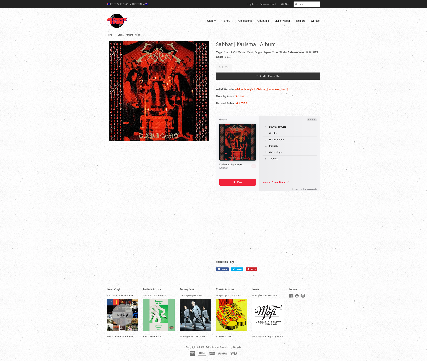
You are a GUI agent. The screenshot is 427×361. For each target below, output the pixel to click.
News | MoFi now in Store (264, 295)
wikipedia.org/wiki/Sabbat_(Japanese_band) (261, 89)
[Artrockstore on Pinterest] (297, 296)
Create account (268, 4)
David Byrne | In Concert (191, 295)
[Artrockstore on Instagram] (303, 296)
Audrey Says (187, 289)
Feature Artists (152, 289)
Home (109, 34)
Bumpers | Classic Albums (228, 295)
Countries (263, 21)
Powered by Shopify (230, 347)
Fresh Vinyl (113, 289)
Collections (245, 21)
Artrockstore (212, 347)
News (255, 289)
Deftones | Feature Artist (155, 295)
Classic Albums (225, 289)
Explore (300, 21)
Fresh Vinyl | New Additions (120, 295)
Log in (251, 4)
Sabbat (239, 96)
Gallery (211, 21)
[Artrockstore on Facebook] (291, 296)
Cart (287, 4)
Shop (227, 21)
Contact (315, 21)
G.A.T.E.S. (242, 103)
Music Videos (283, 21)
